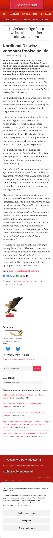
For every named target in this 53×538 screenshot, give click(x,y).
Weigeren (26, 520)
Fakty (24, 55)
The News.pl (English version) (24, 270)
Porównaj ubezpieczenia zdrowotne (19, 359)
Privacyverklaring (31, 534)
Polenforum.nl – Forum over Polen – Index (27, 390)
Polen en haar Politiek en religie (28, 281)
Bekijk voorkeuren (26, 528)
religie (19, 284)
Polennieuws (27, 5)
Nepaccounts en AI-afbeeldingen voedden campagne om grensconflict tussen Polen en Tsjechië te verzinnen (26, 424)
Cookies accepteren (26, 513)
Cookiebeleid (18, 534)
